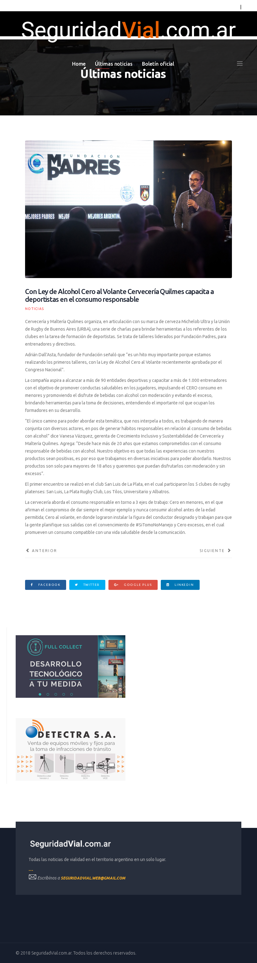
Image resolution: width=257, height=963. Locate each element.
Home (79, 64)
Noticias (34, 309)
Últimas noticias (113, 64)
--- (31, 870)
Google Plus (137, 584)
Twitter (91, 584)
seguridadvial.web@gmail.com (93, 878)
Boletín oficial (158, 64)
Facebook (48, 584)
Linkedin (183, 584)
